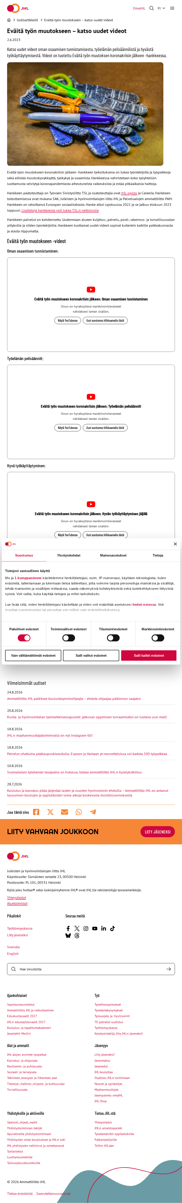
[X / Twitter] (77, 928)
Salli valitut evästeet (91, 656)
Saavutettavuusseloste (53, 1193)
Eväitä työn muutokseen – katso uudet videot (78, 20)
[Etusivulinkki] (17, 8)
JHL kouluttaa (104, 1072)
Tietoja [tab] (158, 555)
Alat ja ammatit (18, 1045)
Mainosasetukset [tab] (113, 555)
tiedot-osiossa (144, 604)
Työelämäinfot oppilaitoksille (114, 1134)
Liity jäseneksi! (105, 1055)
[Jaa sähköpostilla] (64, 812)
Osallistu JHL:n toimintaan (112, 1078)
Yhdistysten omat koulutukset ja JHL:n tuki (36, 1140)
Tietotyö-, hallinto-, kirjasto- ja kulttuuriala (36, 1084)
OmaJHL (139, 8)
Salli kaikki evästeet (149, 656)
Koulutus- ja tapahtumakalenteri (29, 1028)
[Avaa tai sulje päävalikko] (172, 8)
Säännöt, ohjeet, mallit (22, 1122)
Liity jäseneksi (17, 935)
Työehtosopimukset (108, 1004)
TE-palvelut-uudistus (109, 1022)
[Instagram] (86, 928)
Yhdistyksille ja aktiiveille (25, 1113)
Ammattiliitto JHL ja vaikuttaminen (30, 1010)
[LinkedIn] (103, 928)
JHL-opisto (129, 193)
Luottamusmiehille (19, 1157)
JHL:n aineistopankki (108, 1128)
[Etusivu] (9, 20)
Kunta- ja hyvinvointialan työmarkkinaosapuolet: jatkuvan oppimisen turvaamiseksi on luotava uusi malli (87, 717)
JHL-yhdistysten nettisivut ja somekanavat (35, 1146)
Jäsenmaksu (102, 1061)
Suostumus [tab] (24, 555)
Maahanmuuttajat (107, 1090)
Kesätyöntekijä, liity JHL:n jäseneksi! (119, 1034)
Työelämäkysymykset (109, 1010)
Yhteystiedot (16, 897)
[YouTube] (94, 928)
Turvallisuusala (17, 1090)
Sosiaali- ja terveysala (21, 1072)
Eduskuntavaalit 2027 (22, 1016)
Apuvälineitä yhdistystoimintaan (29, 1134)
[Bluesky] (68, 935)
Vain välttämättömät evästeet (33, 656)
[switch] (68, 637)
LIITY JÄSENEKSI (157, 831)
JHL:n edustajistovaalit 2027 (26, 1022)
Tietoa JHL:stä (105, 1113)
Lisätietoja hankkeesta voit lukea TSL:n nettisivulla (60, 210)
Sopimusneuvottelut (21, 1004)
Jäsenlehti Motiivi (19, 1034)
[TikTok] (112, 928)
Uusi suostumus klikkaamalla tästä (105, 320)
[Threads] (77, 935)
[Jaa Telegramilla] (93, 812)
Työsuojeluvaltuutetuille (23, 1163)
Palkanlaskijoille (106, 1140)
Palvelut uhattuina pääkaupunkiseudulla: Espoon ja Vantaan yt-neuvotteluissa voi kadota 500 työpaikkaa (87, 753)
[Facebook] (68, 928)
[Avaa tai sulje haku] (151, 8)
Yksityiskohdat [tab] (68, 555)
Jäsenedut (101, 1066)
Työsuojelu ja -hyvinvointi (112, 1016)
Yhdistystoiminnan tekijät (24, 1128)
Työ (97, 995)
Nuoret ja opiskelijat (108, 1084)
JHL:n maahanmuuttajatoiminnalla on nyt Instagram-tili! (50, 735)
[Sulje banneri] (175, 544)
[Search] (168, 969)
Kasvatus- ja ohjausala (22, 1061)
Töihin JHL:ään (104, 1146)
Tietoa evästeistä (20, 1193)
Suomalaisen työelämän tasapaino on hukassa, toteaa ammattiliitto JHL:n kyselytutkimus (74, 772)
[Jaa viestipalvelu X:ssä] (50, 812)
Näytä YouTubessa (67, 320)
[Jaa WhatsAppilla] (78, 812)
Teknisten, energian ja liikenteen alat (32, 1078)
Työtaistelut (15, 1151)
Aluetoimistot (17, 903)
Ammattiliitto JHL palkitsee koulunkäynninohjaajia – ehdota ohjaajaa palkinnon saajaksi (74, 698)
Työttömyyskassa (19, 928)
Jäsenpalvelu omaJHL (109, 1095)
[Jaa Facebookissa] (36, 812)
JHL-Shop (101, 1101)
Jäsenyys (101, 1045)
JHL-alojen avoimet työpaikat (26, 1055)
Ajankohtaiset (17, 995)
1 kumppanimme (28, 578)
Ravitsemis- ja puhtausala (24, 1066)
